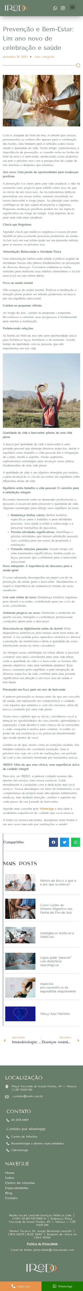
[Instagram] (63, 8)
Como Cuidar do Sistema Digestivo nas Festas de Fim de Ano (56, 908)
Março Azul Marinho (55, 1014)
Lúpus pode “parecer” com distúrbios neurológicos (56, 961)
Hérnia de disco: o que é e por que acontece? (58, 882)
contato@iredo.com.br (28, 1096)
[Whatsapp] (55, 8)
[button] (72, 7)
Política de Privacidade (42, 1244)
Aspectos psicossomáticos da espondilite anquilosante (58, 987)
